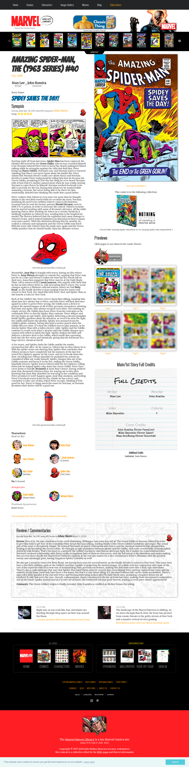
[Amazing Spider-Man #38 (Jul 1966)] (60, 40)
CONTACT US (115, 688)
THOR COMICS (121, 681)
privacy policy (87, 694)
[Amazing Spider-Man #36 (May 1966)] (32, 40)
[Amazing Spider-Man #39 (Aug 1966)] (74, 40)
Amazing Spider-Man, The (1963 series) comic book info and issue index (40, 516)
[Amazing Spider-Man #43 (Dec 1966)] (129, 40)
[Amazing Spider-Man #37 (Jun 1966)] (46, 40)
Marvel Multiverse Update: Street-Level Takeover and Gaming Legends (142, 622)
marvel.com (110, 694)
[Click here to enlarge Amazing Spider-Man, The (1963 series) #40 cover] (136, 180)
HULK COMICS (90, 681)
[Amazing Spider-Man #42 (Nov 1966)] (115, 40)
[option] (18, 40)
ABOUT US (103, 688)
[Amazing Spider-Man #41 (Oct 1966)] (101, 40)
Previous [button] (9, 41)
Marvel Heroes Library (79, 739)
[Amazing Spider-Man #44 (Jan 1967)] (143, 40)
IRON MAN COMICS (106, 681)
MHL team (102, 752)
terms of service (99, 694)
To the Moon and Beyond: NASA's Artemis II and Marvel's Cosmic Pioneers (63, 619)
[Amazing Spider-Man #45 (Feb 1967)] (157, 40)
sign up (77, 694)
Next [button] (179, 41)
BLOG (82, 688)
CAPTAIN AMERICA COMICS (72, 681)
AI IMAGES (73, 688)
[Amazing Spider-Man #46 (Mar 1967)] (171, 40)
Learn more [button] (89, 762)
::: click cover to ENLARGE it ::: (136, 185)
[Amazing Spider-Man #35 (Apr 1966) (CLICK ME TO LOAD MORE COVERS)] (18, 40)
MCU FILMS (91, 688)
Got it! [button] (175, 762)
